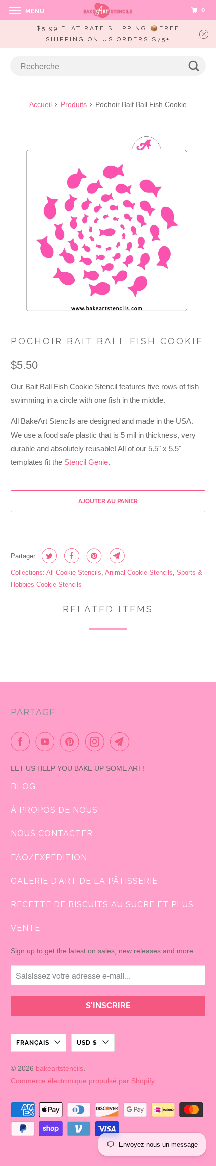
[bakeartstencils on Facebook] (22, 741)
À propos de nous (54, 810)
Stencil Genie (86, 462)
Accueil (40, 104)
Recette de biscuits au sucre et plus (102, 904)
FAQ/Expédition (49, 857)
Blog (23, 786)
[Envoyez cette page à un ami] (116, 555)
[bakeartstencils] (108, 10)
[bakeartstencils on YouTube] (46, 741)
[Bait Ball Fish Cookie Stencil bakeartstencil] (108, 224)
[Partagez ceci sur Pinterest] (93, 555)
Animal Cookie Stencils (139, 572)
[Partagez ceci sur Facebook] (70, 555)
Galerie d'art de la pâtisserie (84, 881)
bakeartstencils (59, 1068)
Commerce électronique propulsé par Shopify (83, 1081)
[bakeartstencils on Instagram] (97, 741)
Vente (25, 928)
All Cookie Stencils (73, 572)
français (32, 1042)
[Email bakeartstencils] (121, 741)
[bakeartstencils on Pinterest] (71, 741)
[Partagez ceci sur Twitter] (48, 555)
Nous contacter (52, 833)
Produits (74, 104)
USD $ (87, 1042)
